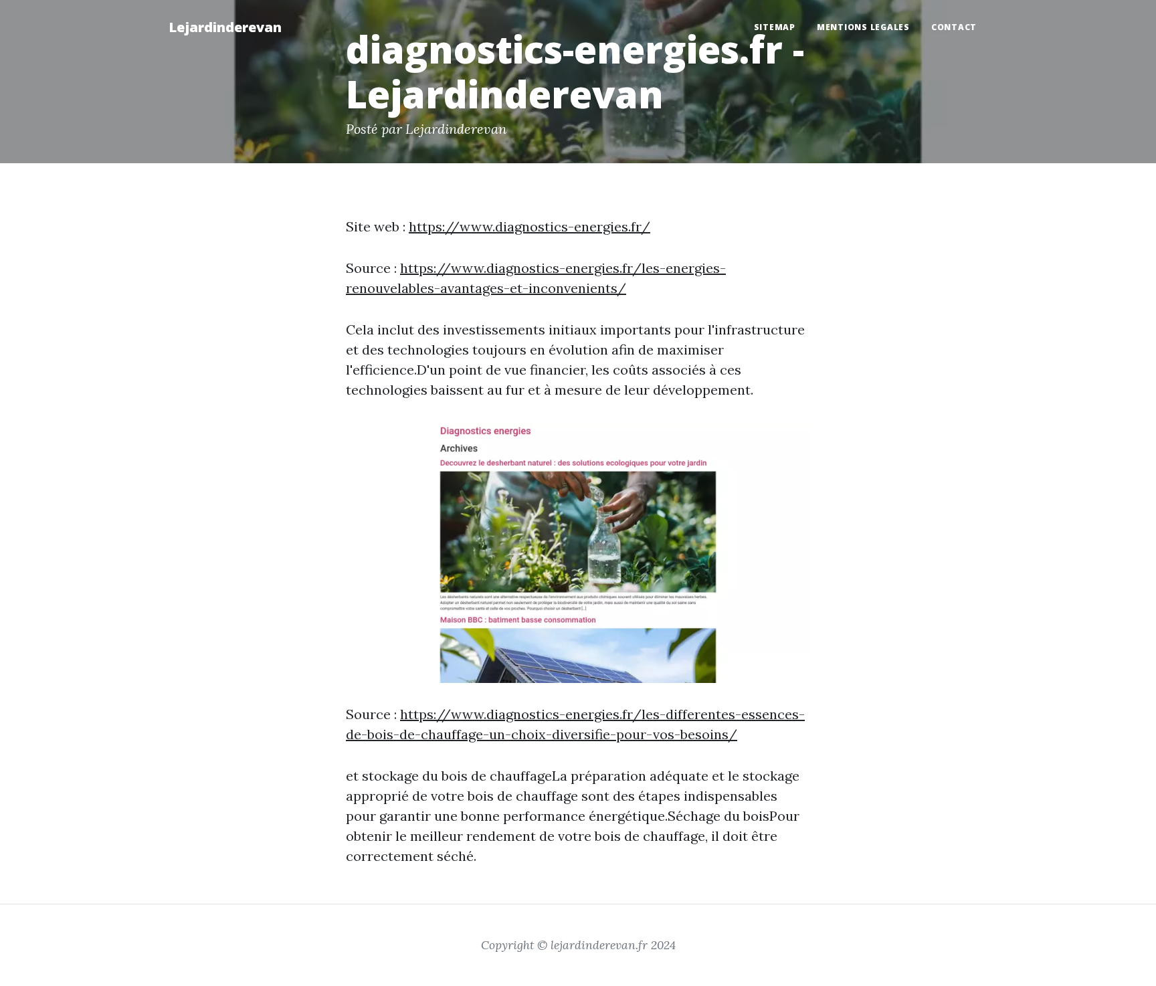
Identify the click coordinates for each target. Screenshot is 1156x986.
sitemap (774, 27)
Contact (954, 27)
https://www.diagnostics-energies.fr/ (529, 226)
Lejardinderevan (225, 27)
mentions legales (863, 27)
